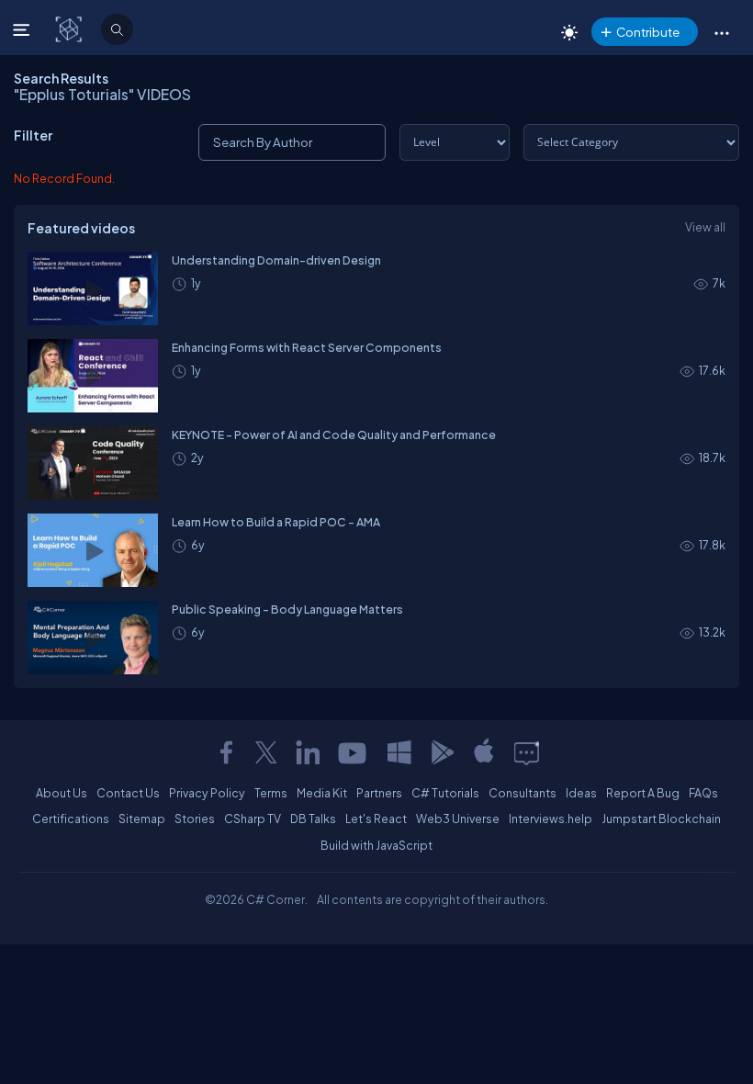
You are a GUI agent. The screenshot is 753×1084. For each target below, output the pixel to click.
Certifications (70, 818)
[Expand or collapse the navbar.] (23, 29)
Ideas (581, 792)
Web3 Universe (458, 818)
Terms (270, 792)
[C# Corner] (70, 28)
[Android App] (442, 752)
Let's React (376, 818)
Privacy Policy (207, 792)
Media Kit (322, 792)
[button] (721, 32)
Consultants (522, 792)
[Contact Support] (526, 752)
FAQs (703, 792)
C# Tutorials (445, 792)
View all (705, 227)
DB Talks (313, 818)
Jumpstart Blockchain (661, 818)
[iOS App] (484, 752)
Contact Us (128, 792)
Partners (379, 792)
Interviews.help (550, 818)
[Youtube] (353, 752)
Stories (194, 818)
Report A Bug (643, 792)
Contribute (648, 32)
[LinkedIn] (308, 752)
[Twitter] (266, 752)
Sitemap (141, 818)
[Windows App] (399, 752)
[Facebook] (226, 752)
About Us (61, 792)
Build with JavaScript (376, 845)
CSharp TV (252, 818)
